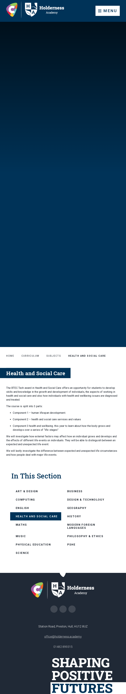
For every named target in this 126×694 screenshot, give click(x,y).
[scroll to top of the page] (63, 572)
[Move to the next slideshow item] (117, 293)
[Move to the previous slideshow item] (117, 301)
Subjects (53, 356)
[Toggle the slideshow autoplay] (117, 309)
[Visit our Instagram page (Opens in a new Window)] (54, 609)
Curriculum (30, 356)
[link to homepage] (37, 10)
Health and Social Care (87, 356)
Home (10, 356)
